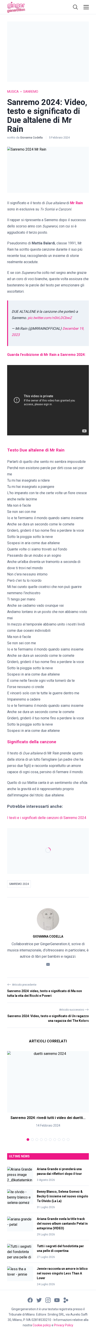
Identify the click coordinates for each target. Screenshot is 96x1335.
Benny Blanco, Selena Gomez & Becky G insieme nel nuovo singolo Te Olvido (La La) (62, 1196)
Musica (13, 91)
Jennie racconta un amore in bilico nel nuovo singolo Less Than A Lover (62, 1273)
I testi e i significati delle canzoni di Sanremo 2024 (46, 818)
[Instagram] (48, 1300)
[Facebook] (30, 1300)
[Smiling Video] (66, 1300)
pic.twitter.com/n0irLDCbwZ (50, 318)
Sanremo (30, 91)
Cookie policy (42, 1325)
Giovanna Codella (31, 137)
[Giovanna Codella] (48, 919)
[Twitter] (39, 1300)
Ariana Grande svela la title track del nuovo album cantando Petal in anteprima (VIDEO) (62, 1223)
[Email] (48, 964)
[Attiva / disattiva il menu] (86, 7)
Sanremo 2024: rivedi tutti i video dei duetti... (48, 1118)
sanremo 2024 (19, 884)
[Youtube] (57, 1300)
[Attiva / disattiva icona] (75, 7)
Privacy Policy (63, 1325)
